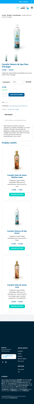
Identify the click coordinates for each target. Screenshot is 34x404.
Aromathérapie (16, 15)
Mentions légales (22, 358)
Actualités (20, 351)
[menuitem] (23, 2)
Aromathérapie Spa (22, 106)
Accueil (4, 15)
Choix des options (17, 194)
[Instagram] (5, 362)
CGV (19, 372)
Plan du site (21, 361)
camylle (10, 109)
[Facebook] (2, 362)
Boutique (9, 15)
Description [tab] (9, 115)
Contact (20, 353)
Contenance (6, 82)
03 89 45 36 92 (8, 356)
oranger (17, 109)
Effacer (28, 82)
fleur (13, 109)
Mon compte (23, 2)
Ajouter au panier (16, 95)
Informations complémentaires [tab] (15, 120)
